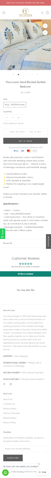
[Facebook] (4, 384)
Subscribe (13, 458)
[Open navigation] (3, 12)
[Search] (42, 12)
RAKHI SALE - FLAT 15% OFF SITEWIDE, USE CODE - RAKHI (25, 3)
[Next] (37, 74)
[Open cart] (47, 12)
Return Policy (9, 422)
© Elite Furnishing (17, 472)
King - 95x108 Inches (15, 104)
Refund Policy (9, 417)
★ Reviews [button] (48, 241)
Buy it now (25, 141)
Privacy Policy (9, 408)
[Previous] (13, 74)
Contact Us (9, 403)
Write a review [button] (25, 273)
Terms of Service (11, 413)
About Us (7, 399)
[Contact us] (5, 472)
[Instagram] (11, 384)
